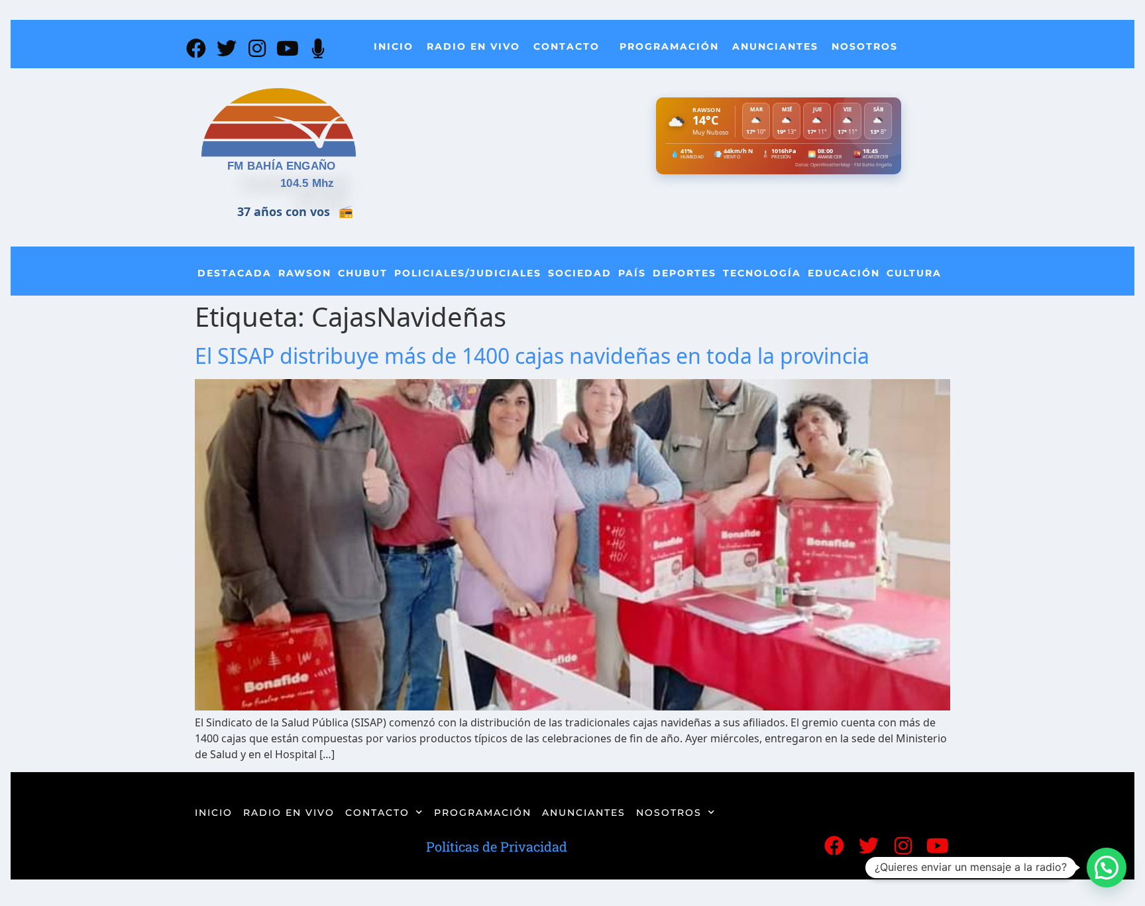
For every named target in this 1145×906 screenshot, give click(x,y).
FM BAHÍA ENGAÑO (281, 166)
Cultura (914, 273)
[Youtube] (288, 48)
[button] (1106, 867)
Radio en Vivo (473, 46)
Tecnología (762, 273)
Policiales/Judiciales (467, 273)
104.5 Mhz (307, 183)
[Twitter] (227, 48)
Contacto (566, 46)
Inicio (393, 46)
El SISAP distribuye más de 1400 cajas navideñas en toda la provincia (532, 355)
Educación (844, 273)
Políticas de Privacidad (496, 846)
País (632, 273)
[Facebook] (196, 48)
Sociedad (580, 273)
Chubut (363, 273)
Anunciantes (775, 46)
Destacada (234, 273)
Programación (669, 46)
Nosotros (865, 46)
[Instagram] (257, 48)
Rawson (304, 273)
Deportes (684, 273)
